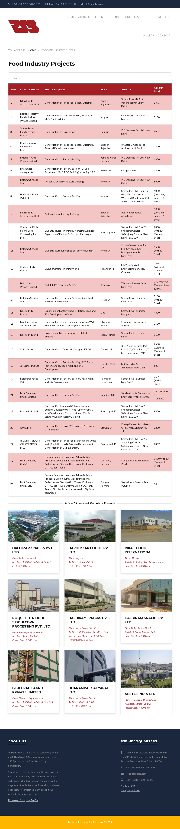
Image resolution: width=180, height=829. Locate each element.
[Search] (160, 78)
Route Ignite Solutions (90, 822)
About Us (85, 17)
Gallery (148, 35)
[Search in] (167, 78)
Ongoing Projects (156, 17)
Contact (164, 35)
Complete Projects (124, 17)
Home (70, 17)
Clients (100, 17)
